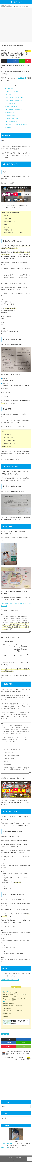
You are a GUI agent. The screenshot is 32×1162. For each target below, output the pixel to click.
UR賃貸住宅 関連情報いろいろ (9, 980)
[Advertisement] (16, 25)
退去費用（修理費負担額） (14, 100)
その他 (8, 127)
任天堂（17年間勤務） (8, 1143)
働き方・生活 (5, 1034)
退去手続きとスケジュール (14, 97)
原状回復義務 (9, 112)
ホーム (10, 1157)
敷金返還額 (10, 103)
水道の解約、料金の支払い (14, 121)
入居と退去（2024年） (12, 106)
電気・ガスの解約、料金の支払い (16, 124)
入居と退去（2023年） (12, 91)
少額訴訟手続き (10, 115)
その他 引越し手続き (11, 118)
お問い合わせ (4, 1147)
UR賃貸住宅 (21, 78)
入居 (8, 94)
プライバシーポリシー (18, 1157)
